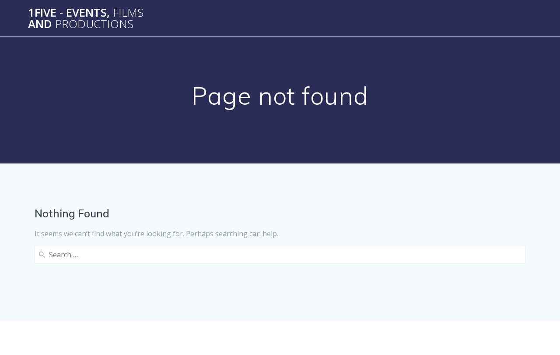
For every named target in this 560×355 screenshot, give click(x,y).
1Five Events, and (86, 18)
